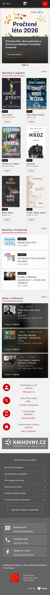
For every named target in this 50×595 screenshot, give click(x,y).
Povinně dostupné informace (17, 500)
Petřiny (21, 341)
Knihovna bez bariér (13, 487)
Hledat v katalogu (28, 405)
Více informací (14, 55)
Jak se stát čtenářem (13, 467)
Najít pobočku (28, 431)
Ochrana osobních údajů (15, 493)
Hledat (44, 3)
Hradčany (22, 316)
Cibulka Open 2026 (27, 242)
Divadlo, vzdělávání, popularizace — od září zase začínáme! (32, 280)
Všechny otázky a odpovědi (25, 510)
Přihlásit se (29, 392)
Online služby (29, 418)
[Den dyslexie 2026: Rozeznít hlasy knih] (8, 260)
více (44, 71)
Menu (6, 3)
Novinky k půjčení (13, 73)
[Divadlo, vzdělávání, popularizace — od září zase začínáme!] (8, 279)
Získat (7, 122)
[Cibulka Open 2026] (8, 242)
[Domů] (25, 4)
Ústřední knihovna (25, 366)
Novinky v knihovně (14, 230)
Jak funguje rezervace (14, 480)
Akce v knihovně (12, 298)
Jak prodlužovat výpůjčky (15, 474)
